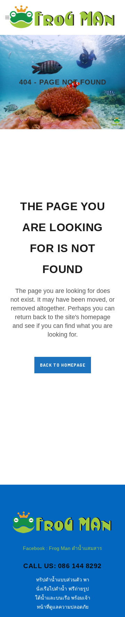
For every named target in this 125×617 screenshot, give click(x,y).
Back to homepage (62, 365)
